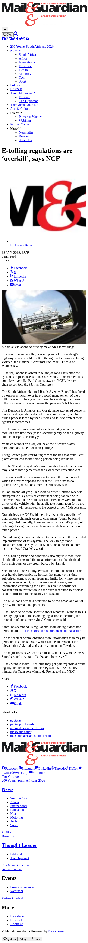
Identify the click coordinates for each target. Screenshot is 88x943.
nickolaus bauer (20, 732)
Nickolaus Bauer (21, 245)
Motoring (16, 817)
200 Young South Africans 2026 (23, 780)
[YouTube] (27, 39)
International (18, 806)
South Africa (18, 798)
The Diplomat (19, 858)
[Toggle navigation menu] (5, 29)
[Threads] (13, 39)
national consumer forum (27, 728)
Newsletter (17, 916)
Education (17, 810)
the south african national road (30, 736)
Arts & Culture (12, 869)
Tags (5, 776)
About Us (16, 924)
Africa (14, 802)
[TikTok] (17, 39)
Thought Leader (19, 845)
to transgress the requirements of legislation (52, 630)
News (7, 789)
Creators (13, 776)
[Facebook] (3, 39)
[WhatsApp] (24, 39)
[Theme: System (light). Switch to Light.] (8, 34)
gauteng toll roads (22, 724)
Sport (14, 825)
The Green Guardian (16, 865)
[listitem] (10, 768)
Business (8, 836)
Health (14, 813)
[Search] (16, 34)
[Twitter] (20, 39)
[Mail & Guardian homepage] (44, 14)
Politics (7, 832)
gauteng (15, 720)
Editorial (16, 854)
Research (16, 920)
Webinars (16, 891)
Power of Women (22, 887)
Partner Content (12, 898)
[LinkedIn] (10, 39)
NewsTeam (56, 931)
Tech (13, 821)
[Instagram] (7, 39)
